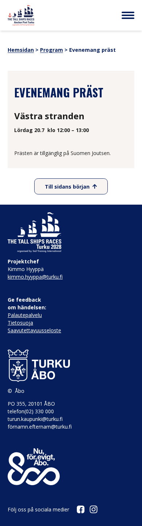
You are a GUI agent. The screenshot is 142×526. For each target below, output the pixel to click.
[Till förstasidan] (21, 15)
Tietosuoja (20, 322)
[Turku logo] (71, 365)
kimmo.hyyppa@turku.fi (35, 276)
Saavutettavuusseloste (34, 330)
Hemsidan (21, 49)
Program (51, 49)
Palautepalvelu (25, 315)
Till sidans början (67, 186)
